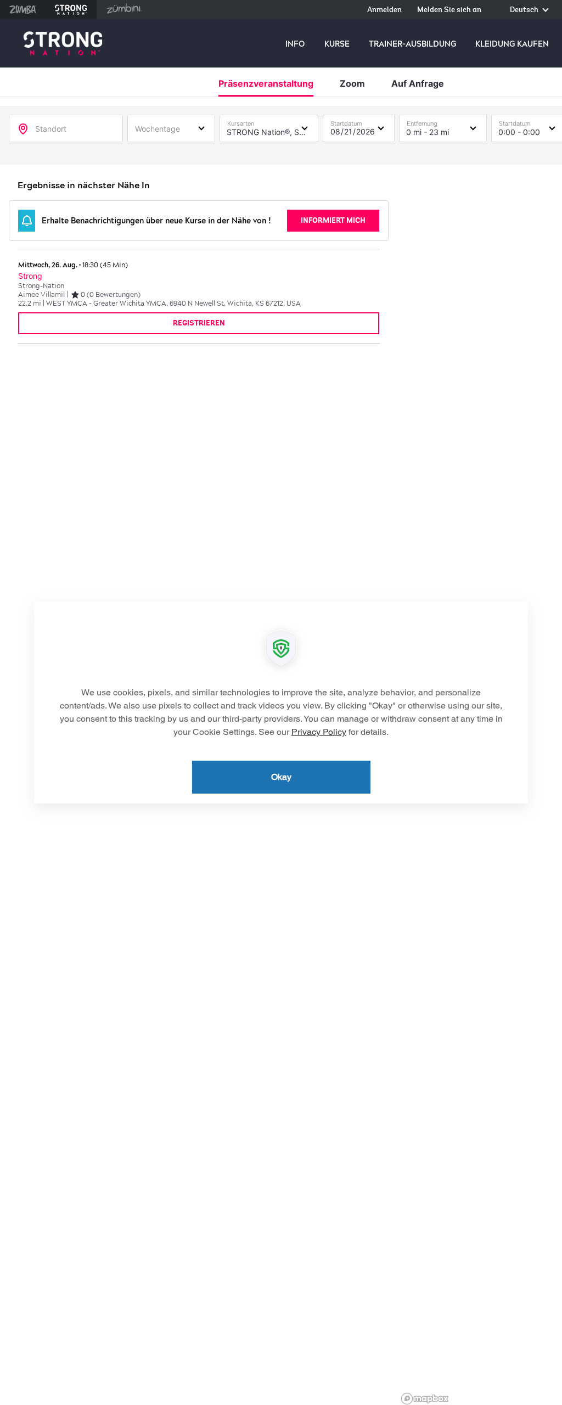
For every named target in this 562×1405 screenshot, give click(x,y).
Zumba (23, 9)
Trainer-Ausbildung (412, 44)
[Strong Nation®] (63, 43)
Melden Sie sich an (449, 10)
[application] (281, 702)
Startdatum (346, 121)
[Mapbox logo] (425, 1398)
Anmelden (384, 10)
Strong (30, 276)
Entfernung (422, 121)
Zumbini (124, 9)
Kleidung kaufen (512, 44)
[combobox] (171, 128)
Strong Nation (71, 9)
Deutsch (525, 10)
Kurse (337, 44)
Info (295, 44)
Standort (50, 128)
